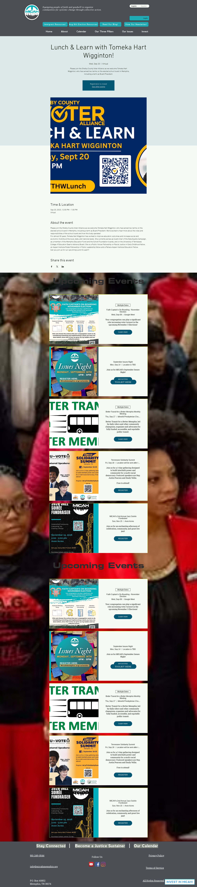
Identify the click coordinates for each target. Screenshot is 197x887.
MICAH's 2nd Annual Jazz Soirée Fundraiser (123, 517)
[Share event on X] (57, 266)
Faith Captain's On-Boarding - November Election (122, 311)
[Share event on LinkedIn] (63, 266)
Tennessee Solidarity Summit (123, 460)
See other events (98, 87)
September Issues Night (123, 362)
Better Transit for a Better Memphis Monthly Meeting (123, 413)
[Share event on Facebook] (52, 266)
